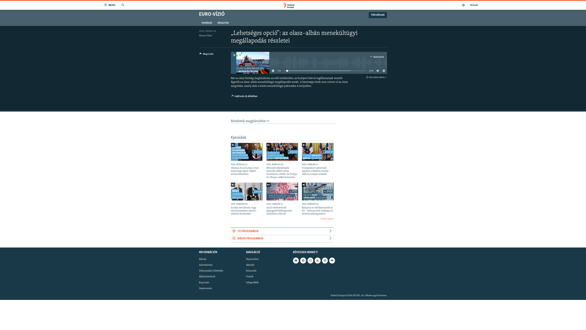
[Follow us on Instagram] (310, 260)
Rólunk (202, 259)
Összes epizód (327, 219)
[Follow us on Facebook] (303, 260)
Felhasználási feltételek (211, 271)
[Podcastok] (463, 5)
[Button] (206, 55)
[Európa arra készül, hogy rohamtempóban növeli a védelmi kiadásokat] (247, 191)
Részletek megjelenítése (249, 121)
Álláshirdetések (207, 276)
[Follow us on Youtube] (296, 260)
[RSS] (317, 260)
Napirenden (252, 259)
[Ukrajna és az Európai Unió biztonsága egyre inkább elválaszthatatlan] (247, 152)
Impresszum (205, 288)
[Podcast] (325, 260)
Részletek (223, 23)
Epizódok (207, 23)
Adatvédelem (206, 265)
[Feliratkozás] (332, 260)
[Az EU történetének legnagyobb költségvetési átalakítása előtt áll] (282, 191)
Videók (249, 276)
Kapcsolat (204, 282)
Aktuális (250, 265)
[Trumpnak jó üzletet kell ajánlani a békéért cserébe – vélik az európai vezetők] (318, 152)
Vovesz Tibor (205, 36)
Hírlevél (474, 5)
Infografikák (252, 282)
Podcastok (251, 271)
